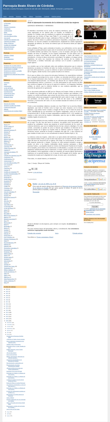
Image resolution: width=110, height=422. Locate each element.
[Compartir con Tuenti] (32, 169)
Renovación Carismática (10, 248)
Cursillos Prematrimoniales (11, 173)
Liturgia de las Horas (9, 93)
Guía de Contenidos (9, 192)
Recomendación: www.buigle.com (15, 363)
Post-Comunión (8, 34)
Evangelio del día (8, 91)
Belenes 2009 (7, 139)
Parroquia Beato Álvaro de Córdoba (28, 5)
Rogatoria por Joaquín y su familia (13, 70)
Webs (5, 282)
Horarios (18, 16)
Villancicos (7, 277)
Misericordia (7, 222)
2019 (7, 297)
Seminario (6, 259)
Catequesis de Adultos (9, 41)
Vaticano (6, 109)
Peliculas (6, 233)
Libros (5, 84)
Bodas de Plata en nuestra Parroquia (16, 383)
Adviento (6, 132)
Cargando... (87, 23)
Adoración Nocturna (9, 47)
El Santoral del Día (8, 95)
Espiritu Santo (7, 179)
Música (6, 228)
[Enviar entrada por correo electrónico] (29, 169)
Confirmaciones (8, 30)
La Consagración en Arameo (91, 57)
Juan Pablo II (7, 204)
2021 (7, 293)
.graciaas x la (87, 121)
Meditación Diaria (8, 97)
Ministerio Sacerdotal (9, 219)
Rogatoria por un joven (10, 72)
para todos (98, 102)
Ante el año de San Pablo (13, 409)
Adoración (6, 128)
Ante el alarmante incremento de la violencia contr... (15, 342)
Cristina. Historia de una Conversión (93, 92)
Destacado (7, 177)
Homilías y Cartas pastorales (92, 47)
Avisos (6, 135)
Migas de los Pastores (10, 215)
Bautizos (6, 25)
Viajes (5, 273)
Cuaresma (7, 168)
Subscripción (7, 261)
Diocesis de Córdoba (9, 103)
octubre (9, 326)
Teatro (6, 262)
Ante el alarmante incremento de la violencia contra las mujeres (53, 22)
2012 (7, 312)
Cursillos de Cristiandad (10, 45)
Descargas (7, 175)
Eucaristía (6, 181)
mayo (8, 411)
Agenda (11, 16)
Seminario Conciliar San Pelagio (12, 105)
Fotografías (7, 190)
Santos (6, 255)
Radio (5, 240)
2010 (7, 316)
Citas (5, 153)
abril (8, 413)
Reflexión (6, 246)
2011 (7, 314)
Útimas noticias (90, 212)
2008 (7, 320)
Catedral (6, 150)
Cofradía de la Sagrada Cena (11, 39)
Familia (6, 186)
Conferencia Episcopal (10, 107)
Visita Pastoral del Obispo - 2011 (92, 55)
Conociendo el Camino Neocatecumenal (94, 68)
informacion (87, 120)
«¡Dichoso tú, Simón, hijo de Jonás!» (16, 339)
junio (8, 334)
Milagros (6, 217)
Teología (98, 100)
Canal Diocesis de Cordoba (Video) (13, 111)
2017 (7, 301)
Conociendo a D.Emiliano (90, 88)
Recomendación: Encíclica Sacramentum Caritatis (13, 365)
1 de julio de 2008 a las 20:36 (47, 184)
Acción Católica (8, 126)
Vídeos (31, 16)
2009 (7, 318)
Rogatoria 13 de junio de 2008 (14, 371)
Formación (7, 188)
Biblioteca (6, 141)
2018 (7, 299)
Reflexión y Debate (9, 55)
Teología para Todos (9, 266)
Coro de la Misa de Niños (10, 36)
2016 (7, 304)
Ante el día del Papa (12, 354)
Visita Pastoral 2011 (9, 279)
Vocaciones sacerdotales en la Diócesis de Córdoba (14, 360)
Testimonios (7, 268)
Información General (9, 197)
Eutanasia (6, 182)
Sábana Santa (7, 253)
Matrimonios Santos (89, 63)
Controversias (7, 86)
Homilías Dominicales (9, 89)
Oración (6, 231)
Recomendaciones (9, 59)
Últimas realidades (9, 270)
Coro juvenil (7, 38)
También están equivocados (14, 344)
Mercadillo (6, 213)
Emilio (35, 184)
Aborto (6, 124)
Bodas (5, 32)
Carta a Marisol (10, 397)
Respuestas (7, 250)
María (5, 211)
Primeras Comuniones (9, 27)
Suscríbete (38, 16)
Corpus (6, 166)
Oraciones (6, 82)
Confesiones (7, 28)
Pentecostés (7, 235)
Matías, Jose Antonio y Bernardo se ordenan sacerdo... (15, 357)
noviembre (9, 324)
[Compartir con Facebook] (36, 169)
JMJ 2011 (6, 201)
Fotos (25, 16)
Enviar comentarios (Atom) (45, 237)
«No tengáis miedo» (12, 352)
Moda (5, 224)
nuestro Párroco (91, 184)
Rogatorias (7, 57)
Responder (36, 192)
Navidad (6, 230)
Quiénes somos (56, 16)
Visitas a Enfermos (9, 43)
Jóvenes (6, 202)
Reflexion (6, 244)
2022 (7, 291)
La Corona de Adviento (90, 61)
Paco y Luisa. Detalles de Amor (92, 90)
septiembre (10, 328)
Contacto (46, 16)
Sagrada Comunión (95, 27)
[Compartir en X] (34, 169)
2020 (7, 295)
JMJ (5, 199)
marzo (8, 415)
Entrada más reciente (34, 233)
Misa (5, 221)
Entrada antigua (77, 233)
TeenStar (6, 264)
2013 (7, 310)
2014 (7, 308)
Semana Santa (8, 257)
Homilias (6, 193)
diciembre (9, 322)
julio (8, 332)
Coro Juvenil (7, 164)
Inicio (5, 16)
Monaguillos (7, 226)
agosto (9, 330)
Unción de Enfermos (9, 271)
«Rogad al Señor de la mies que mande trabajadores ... (15, 369)
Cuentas (6, 170)
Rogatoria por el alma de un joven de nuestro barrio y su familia (13, 68)
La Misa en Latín (88, 70)
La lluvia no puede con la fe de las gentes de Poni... (15, 380)
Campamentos (8, 144)
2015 (7, 306)
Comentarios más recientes (93, 214)
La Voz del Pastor (8, 88)
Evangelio (6, 184)
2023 (7, 289)
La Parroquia (7, 23)
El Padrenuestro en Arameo (91, 59)
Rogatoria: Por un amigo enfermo (12, 65)
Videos (6, 275)
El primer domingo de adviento (92, 113)
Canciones (7, 146)
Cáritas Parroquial (8, 48)
